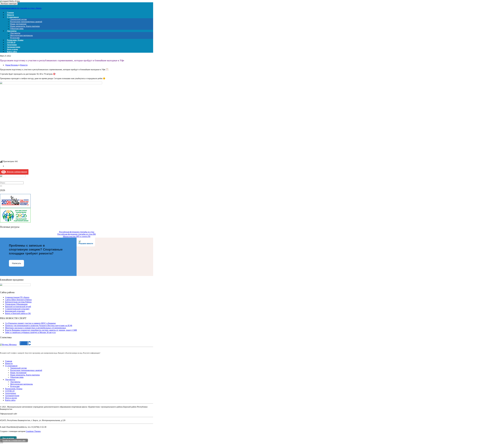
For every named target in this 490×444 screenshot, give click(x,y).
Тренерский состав (18, 19)
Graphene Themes (33, 431)
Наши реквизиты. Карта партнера (25, 26)
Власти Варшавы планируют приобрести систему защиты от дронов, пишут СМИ (41, 330)
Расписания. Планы (13, 389)
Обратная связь (16, 377)
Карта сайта (12, 52)
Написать (16, 263)
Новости (24, 65)
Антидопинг (10, 393)
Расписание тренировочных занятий (26, 22)
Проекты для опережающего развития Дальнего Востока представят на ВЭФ (38, 325)
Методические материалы (21, 35)
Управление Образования (16, 304)
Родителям (15, 386)
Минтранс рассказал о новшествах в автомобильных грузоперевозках (35, 328)
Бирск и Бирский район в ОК (18, 313)
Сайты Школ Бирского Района (18, 300)
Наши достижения (18, 24)
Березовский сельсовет (15, 311)
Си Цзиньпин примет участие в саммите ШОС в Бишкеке (30, 323)
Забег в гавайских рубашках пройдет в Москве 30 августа (30, 332)
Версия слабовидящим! (16, 172)
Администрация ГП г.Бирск (17, 297)
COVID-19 (9, 391)
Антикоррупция (12, 395)
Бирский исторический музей (18, 306)
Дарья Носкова (11, 65)
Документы (11, 31)
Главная (8, 361)
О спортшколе (13, 17)
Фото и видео (11, 398)
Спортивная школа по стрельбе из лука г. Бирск (20, 8)
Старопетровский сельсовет (17, 309)
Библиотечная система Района (18, 302)
